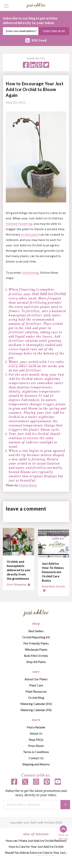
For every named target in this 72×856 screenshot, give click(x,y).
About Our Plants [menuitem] (36, 679)
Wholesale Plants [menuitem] (36, 649)
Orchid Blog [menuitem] (36, 697)
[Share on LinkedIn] (33, 67)
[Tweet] (46, 67)
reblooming (30, 272)
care (36, 671)
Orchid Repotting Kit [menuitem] (36, 637)
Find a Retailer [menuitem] (36, 727)
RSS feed (39, 40)
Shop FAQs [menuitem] (36, 739)
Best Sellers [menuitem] (36, 631)
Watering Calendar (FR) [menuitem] (36, 710)
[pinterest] (39, 67)
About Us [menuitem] (36, 733)
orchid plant (30, 234)
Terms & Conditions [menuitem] (36, 752)
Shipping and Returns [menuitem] (36, 764)
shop (36, 623)
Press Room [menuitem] (36, 745)
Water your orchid (23, 361)
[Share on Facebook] (26, 67)
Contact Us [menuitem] (36, 758)
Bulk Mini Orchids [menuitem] (36, 655)
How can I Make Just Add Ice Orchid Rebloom (36, 840)
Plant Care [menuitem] (36, 685)
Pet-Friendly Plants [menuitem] (36, 643)
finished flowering (19, 223)
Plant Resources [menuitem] (36, 691)
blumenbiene (28, 485)
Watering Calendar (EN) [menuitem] (36, 704)
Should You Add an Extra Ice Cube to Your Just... (36, 852)
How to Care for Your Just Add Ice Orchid (36, 846)
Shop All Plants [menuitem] (36, 662)
